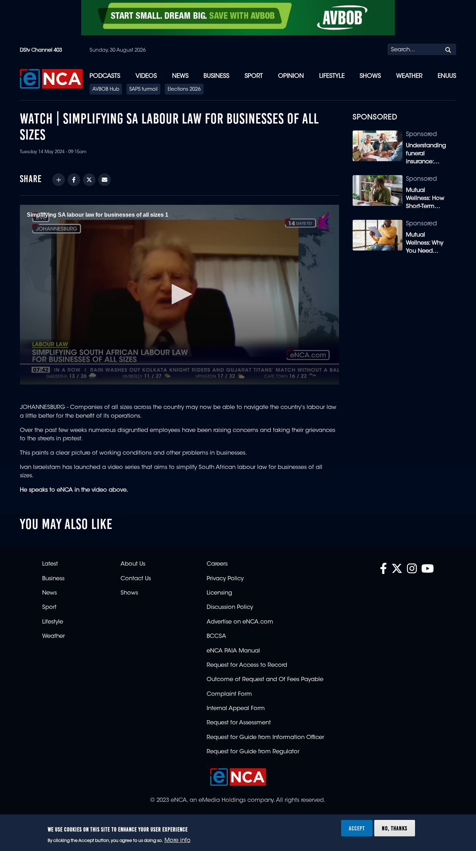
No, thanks (394, 827)
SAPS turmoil (143, 89)
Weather (409, 76)
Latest (50, 564)
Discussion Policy (230, 607)
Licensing (219, 593)
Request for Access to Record (247, 665)
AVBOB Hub (105, 89)
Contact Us (136, 579)
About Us (133, 564)
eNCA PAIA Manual (233, 651)
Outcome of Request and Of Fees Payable (265, 679)
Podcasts (105, 76)
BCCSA (216, 636)
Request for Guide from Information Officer (265, 737)
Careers (217, 564)
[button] (179, 294)
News (180, 76)
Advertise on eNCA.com (240, 622)
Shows (370, 76)
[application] (179, 295)
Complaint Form (229, 694)
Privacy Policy (225, 579)
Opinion (291, 76)
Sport (254, 76)
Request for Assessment (239, 723)
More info (177, 841)
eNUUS (447, 76)
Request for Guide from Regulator (253, 752)
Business (216, 76)
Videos (146, 76)
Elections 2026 (184, 89)
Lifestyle (332, 76)
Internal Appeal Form (236, 708)
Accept (357, 827)
